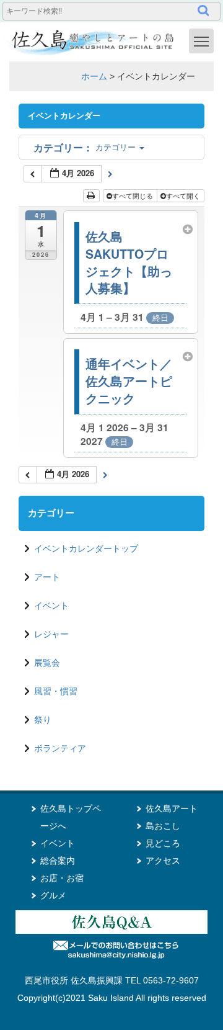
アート (47, 577)
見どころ (163, 843)
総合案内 (57, 861)
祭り (42, 720)
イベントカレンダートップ (86, 548)
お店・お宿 (62, 878)
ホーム (94, 76)
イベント (51, 606)
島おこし (163, 826)
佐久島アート (172, 808)
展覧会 (47, 663)
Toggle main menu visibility (201, 41)
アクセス (163, 861)
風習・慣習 (55, 691)
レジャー (51, 634)
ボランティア (60, 748)
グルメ (53, 895)
